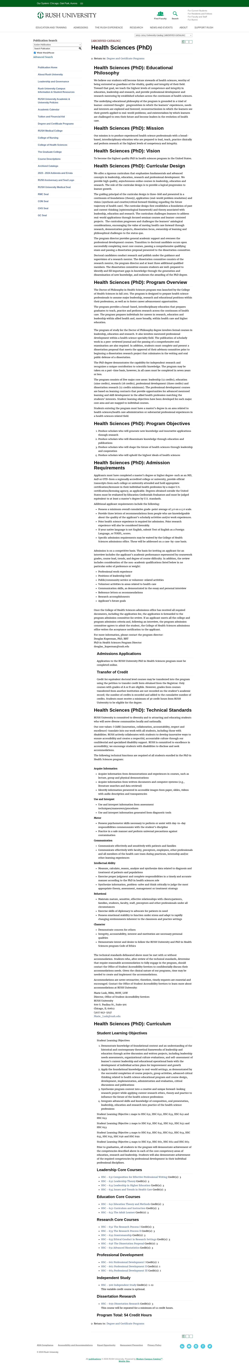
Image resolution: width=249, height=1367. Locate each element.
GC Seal (42, 215)
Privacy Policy (154, 1345)
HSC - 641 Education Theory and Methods (125, 1204)
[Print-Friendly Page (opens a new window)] (187, 41)
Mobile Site (124, 1361)
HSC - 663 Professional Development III (124, 1270)
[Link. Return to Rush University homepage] (66, 15)
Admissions (80, 27)
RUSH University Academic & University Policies (54, 101)
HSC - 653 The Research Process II (121, 1231)
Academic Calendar (48, 109)
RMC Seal (43, 194)
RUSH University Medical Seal (54, 187)
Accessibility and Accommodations (75, 1345)
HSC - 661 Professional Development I (123, 1262)
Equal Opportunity (106, 1345)
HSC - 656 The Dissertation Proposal (122, 1243)
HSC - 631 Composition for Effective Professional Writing (134, 1177)
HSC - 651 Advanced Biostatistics (120, 1247)
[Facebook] (203, 1346)
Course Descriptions (49, 159)
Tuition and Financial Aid (51, 116)
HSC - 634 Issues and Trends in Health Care (126, 1189)
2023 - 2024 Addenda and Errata (55, 173)
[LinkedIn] (182, 1346)
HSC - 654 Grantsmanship (116, 1235)
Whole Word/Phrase (45, 53)
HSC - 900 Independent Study (118, 1285)
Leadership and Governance (53, 81)
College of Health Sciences (52, 145)
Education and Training (51, 27)
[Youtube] (189, 1346)
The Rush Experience (109, 27)
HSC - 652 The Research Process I (120, 1226)
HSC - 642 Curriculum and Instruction (123, 1208)
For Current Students (197, 11)
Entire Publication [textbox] (42, 44)
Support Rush (204, 27)
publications (95, 1359)
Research (136, 27)
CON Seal (43, 201)
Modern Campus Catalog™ (149, 1359)
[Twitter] (209, 1346)
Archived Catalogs (48, 166)
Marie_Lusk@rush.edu (107, 1016)
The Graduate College (50, 152)
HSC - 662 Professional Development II (124, 1266)
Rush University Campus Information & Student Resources (56, 90)
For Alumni (193, 20)
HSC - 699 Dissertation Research (120, 1303)
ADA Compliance (45, 1345)
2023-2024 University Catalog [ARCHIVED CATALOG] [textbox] (160, 35)
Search (175, 18)
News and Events (161, 27)
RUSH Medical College (50, 131)
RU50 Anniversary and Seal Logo (56, 180)
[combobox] (163, 35)
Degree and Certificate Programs (56, 123)
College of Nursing (48, 138)
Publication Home (47, 67)
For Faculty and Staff (197, 17)
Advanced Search (43, 57)
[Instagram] (196, 1346)
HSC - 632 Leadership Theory (118, 1181)
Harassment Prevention (131, 1345)
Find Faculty (160, 18)
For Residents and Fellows (200, 14)
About (184, 27)
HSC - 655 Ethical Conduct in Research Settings (128, 1239)
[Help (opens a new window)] (190, 41)
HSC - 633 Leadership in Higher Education (125, 1185)
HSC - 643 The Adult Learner (118, 1212)
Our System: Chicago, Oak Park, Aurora (59, 3)
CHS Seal (43, 208)
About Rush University (50, 74)
